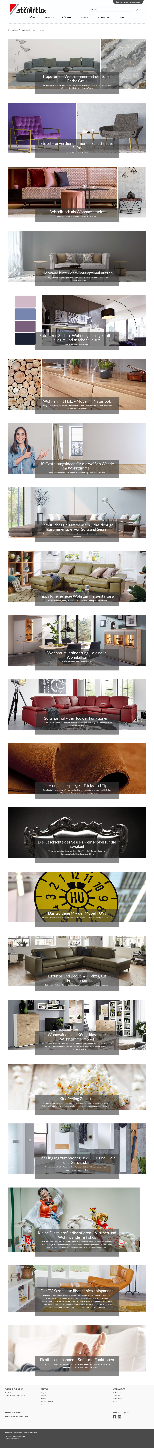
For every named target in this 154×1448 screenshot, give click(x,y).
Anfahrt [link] (126, 2)
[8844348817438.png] (32, 9)
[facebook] (114, 1417)
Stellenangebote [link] (135, 2)
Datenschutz (18, 1432)
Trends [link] (43, 1396)
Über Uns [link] (119, 2)
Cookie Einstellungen (30, 1432)
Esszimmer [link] (116, 1396)
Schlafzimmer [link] (117, 1398)
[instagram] (119, 1417)
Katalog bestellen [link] (47, 1401)
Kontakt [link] (8, 1393)
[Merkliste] (136, 10)
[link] (32, 17)
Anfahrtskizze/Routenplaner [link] (15, 1396)
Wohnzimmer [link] (117, 1393)
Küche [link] (115, 1401)
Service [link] (43, 1398)
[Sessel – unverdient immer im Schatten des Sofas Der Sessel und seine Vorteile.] (77, 128)
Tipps (21, 30)
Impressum (8, 1432)
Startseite (12, 30)
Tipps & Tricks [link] (46, 1393)
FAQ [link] (42, 1404)
